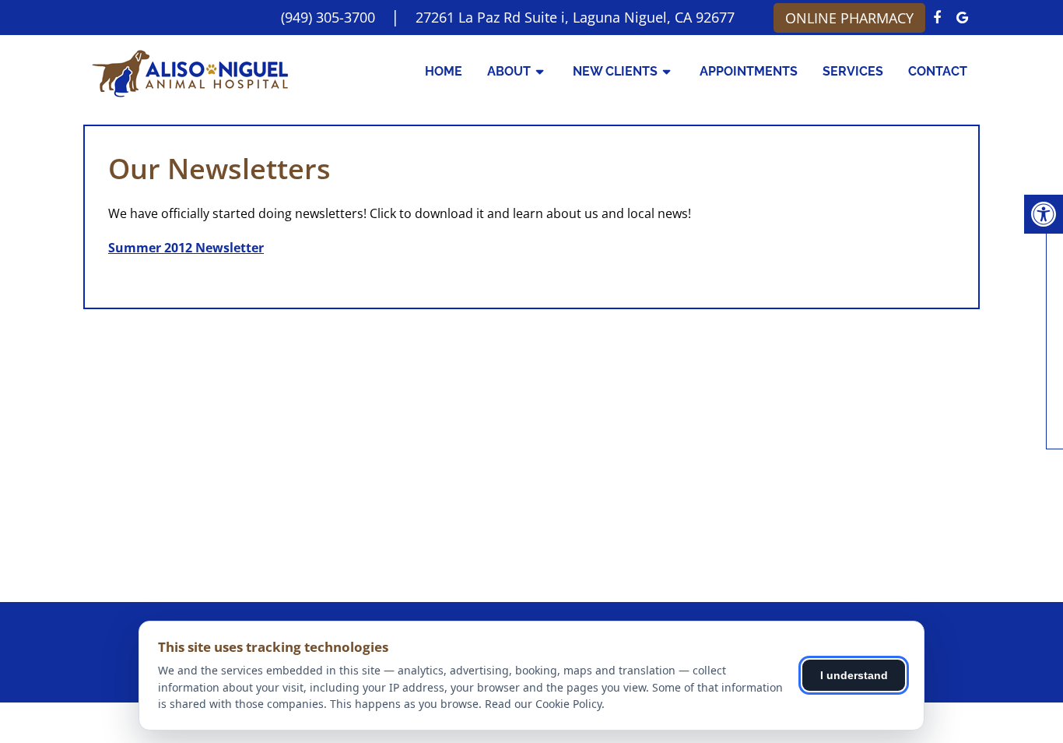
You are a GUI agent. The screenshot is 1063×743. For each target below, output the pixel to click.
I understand (854, 675)
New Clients (615, 71)
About (509, 71)
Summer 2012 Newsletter (186, 247)
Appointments (749, 71)
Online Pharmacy (849, 18)
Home (443, 71)
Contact (937, 71)
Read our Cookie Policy (543, 703)
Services (853, 71)
